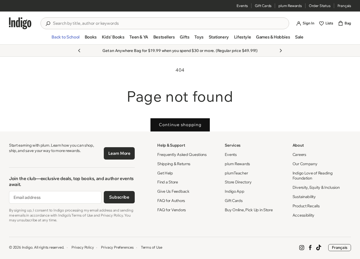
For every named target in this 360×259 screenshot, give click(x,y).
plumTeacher (236, 173)
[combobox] (169, 23)
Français (344, 5)
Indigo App (234, 191)
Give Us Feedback (173, 191)
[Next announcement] (280, 50)
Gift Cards (263, 5)
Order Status (319, 5)
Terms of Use (151, 247)
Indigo (27, 247)
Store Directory (238, 182)
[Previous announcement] (79, 50)
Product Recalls (306, 205)
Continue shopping (180, 124)
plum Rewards (290, 5)
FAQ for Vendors (171, 209)
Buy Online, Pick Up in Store (249, 209)
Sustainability (304, 196)
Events (242, 5)
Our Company (305, 163)
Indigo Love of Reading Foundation (312, 176)
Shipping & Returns (173, 163)
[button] (65, 39)
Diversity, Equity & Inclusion (316, 187)
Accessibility (303, 215)
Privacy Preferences (117, 247)
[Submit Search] (48, 23)
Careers (299, 154)
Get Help (165, 173)
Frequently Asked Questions (182, 154)
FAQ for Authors (171, 200)
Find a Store (167, 182)
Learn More (119, 153)
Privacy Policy (82, 247)
